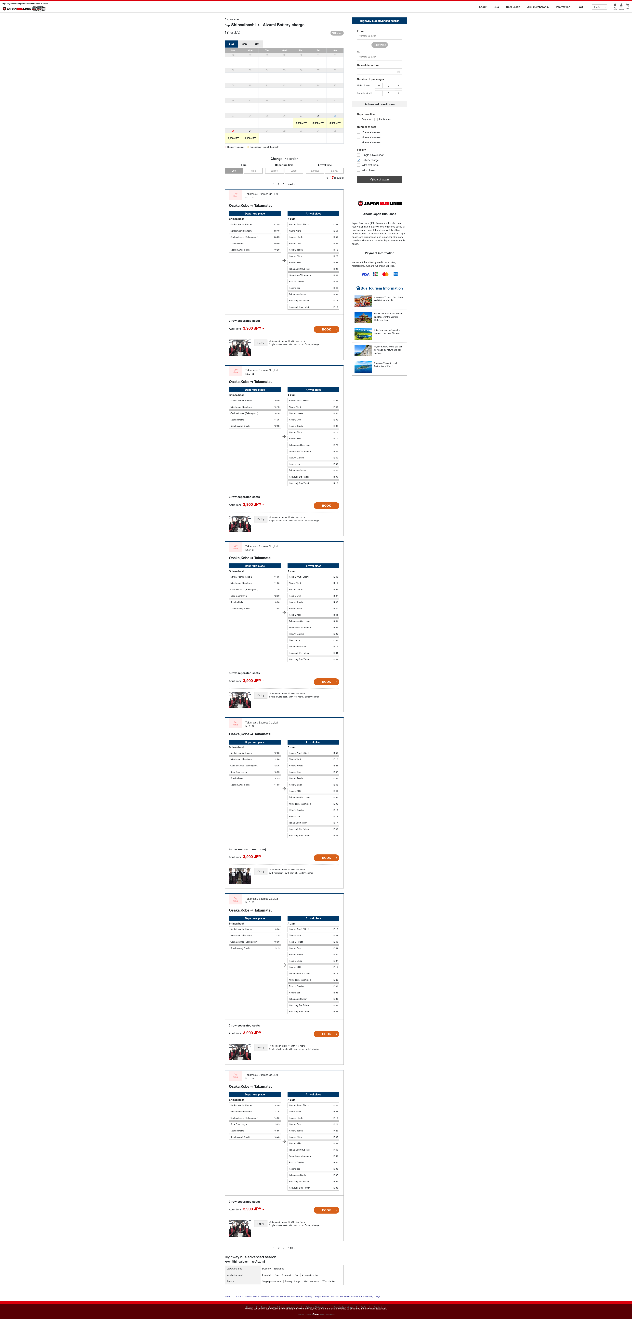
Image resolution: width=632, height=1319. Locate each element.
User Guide (513, 7)
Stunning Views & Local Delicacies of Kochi (385, 364)
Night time (385, 119)
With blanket (328, 1281)
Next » (291, 184)
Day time (367, 119)
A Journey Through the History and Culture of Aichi (388, 298)
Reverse (338, 33)
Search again (381, 179)
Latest (294, 170)
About (483, 7)
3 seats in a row (290, 1275)
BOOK (326, 329)
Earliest (274, 170)
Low (234, 170)
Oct (257, 44)
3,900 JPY (301, 123)
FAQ (580, 7)
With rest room (311, 1281)
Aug (231, 44)
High (253, 170)
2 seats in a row (270, 1275)
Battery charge (292, 1281)
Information (563, 7)
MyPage (615, 8)
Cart (627, 9)
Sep (244, 44)
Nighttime (279, 1268)
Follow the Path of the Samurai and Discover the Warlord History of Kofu (389, 316)
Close (316, 1314)
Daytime (266, 1268)
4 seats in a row (310, 1275)
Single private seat (271, 1281)
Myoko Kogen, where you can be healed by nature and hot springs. (388, 350)
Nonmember (621, 8)
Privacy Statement (376, 1308)
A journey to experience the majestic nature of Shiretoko (387, 331)
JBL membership (538, 7)
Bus (496, 7)
